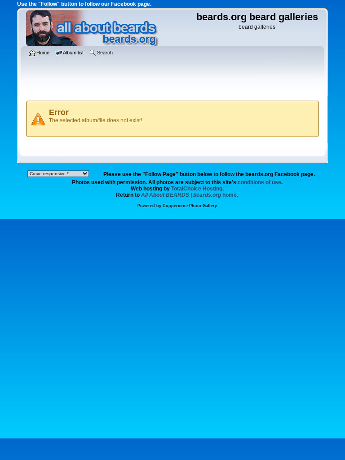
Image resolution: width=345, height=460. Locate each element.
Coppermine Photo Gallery (190, 205)
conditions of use (259, 182)
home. (189, 195)
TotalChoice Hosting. (197, 189)
